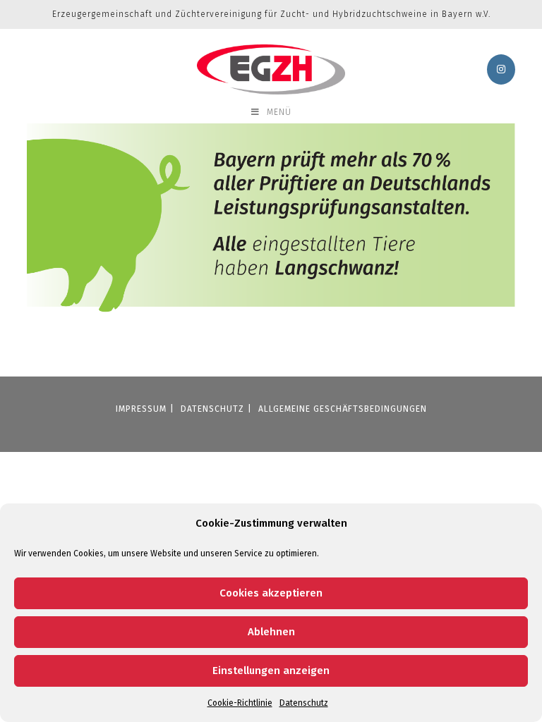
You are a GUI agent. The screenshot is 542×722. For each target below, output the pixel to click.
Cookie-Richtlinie (239, 703)
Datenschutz (303, 703)
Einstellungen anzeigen (271, 670)
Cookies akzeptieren (271, 593)
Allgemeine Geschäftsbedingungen (342, 409)
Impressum (141, 409)
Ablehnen (271, 631)
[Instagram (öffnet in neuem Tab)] (501, 69)
